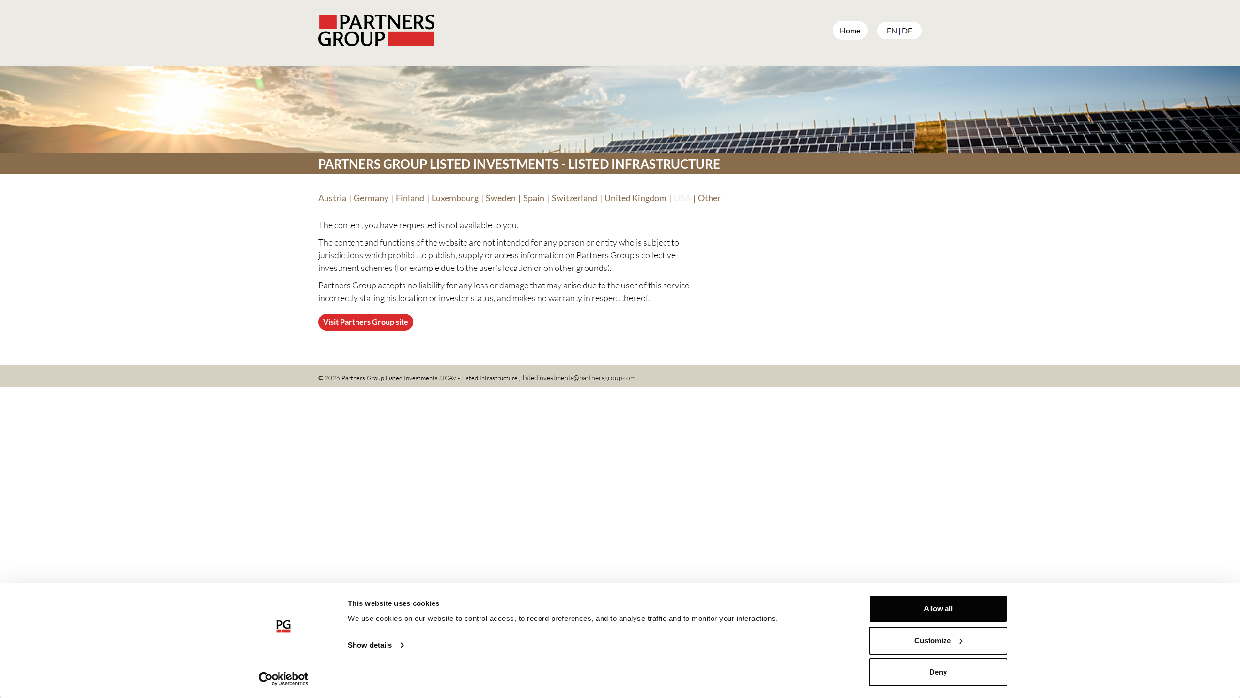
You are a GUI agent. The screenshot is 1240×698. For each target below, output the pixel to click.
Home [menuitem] (850, 30)
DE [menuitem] (907, 30)
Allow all (938, 608)
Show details (370, 645)
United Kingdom (635, 197)
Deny (938, 672)
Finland (410, 197)
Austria (332, 197)
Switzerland (574, 197)
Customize (932, 640)
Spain (533, 197)
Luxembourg (455, 197)
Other (709, 197)
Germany (371, 197)
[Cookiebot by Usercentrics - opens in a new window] (283, 679)
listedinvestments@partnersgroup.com (579, 377)
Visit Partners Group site (365, 321)
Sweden (501, 197)
